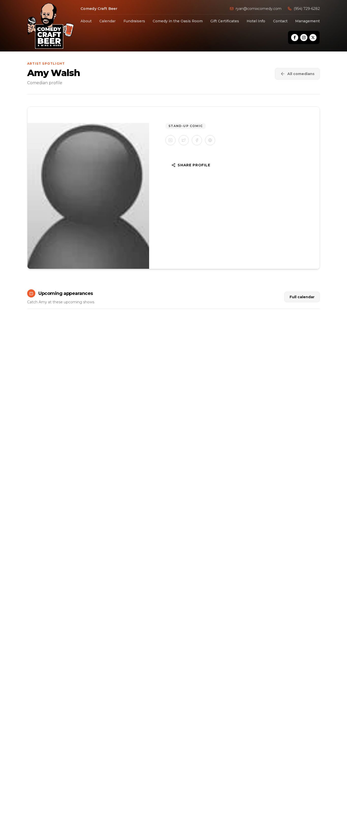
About (86, 21)
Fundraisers (134, 21)
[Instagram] (303, 37)
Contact (280, 21)
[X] (313, 37)
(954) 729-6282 (307, 8)
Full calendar (302, 297)
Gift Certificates (224, 21)
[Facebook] (294, 37)
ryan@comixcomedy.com (258, 8)
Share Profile (194, 165)
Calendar (107, 21)
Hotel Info (256, 21)
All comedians (300, 74)
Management (307, 21)
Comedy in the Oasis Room (178, 21)
